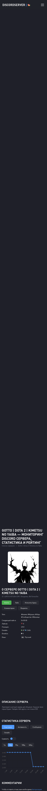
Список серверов (8, 546)
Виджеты (23, 608)
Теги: (3, 614)
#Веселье (36, 617)
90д (16, 745)
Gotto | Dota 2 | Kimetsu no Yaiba (30, 546)
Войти (6, 603)
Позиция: (5, 627)
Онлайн (7, 732)
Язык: (4, 637)
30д (10, 745)
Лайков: (5, 624)
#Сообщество (26, 617)
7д (4, 745)
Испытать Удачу (30, 603)
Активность (22, 727)
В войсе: (5, 633)
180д (23, 745)
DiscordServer (16, 5)
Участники (8, 727)
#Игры (37, 614)
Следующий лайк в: (9, 620)
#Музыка (31, 614)
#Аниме (24, 614)
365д (30, 745)
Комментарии (9, 608)
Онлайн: (5, 630)
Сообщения (37, 727)
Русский (28, 637)
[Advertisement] (23, 499)
